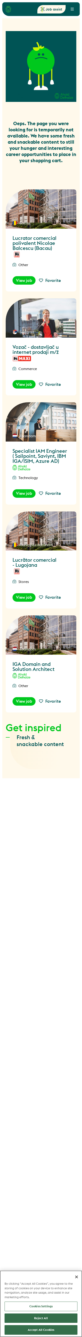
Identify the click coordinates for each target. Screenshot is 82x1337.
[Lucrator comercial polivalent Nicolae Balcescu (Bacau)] (41, 209)
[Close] (77, 1277)
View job (24, 280)
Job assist (54, 9)
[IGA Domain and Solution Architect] (41, 635)
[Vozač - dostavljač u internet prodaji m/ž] (41, 318)
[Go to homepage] (8, 9)
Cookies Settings (41, 1306)
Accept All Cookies (41, 1330)
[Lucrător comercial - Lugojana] (41, 531)
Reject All (41, 1318)
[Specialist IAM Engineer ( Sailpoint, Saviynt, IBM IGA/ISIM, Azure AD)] (41, 422)
